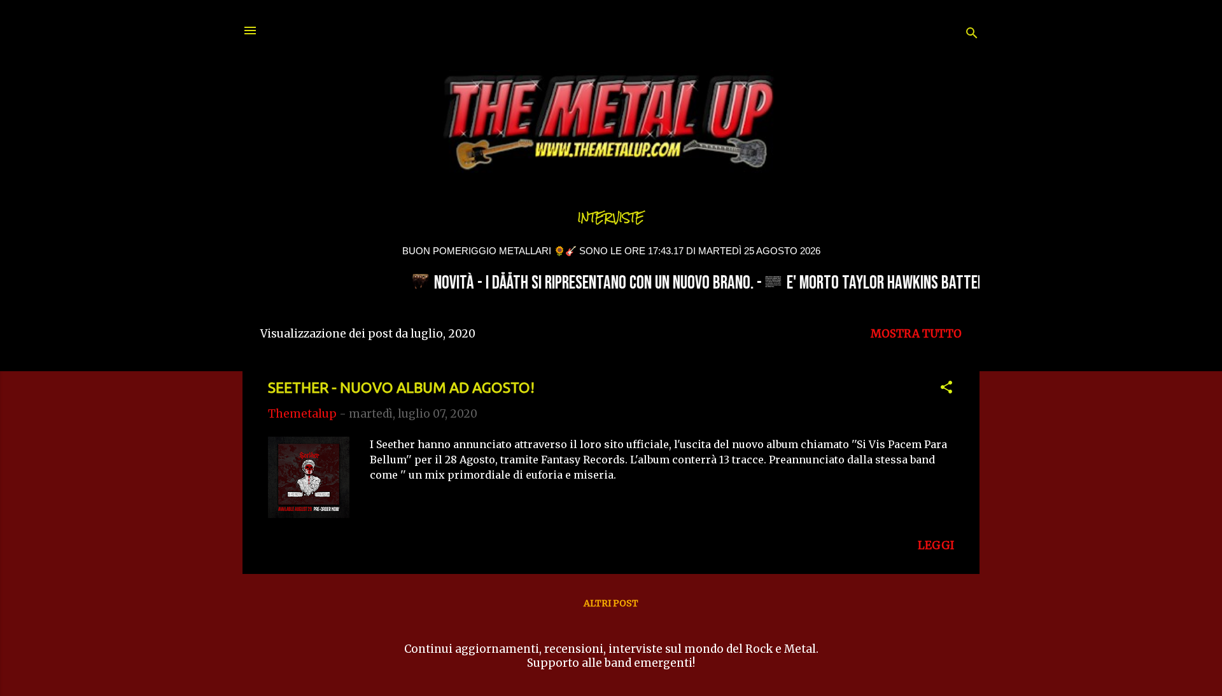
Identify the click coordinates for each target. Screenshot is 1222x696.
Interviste (611, 217)
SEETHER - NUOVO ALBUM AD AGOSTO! (401, 387)
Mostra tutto (916, 334)
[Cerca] (972, 34)
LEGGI (936, 545)
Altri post (611, 603)
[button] (946, 389)
